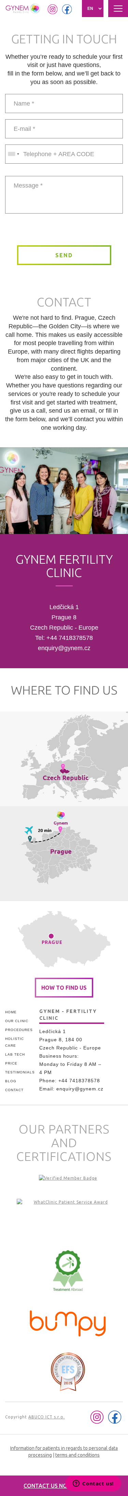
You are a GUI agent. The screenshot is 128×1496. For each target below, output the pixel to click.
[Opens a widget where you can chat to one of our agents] (93, 1484)
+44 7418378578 (69, 637)
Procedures (19, 1030)
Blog (10, 1081)
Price (11, 1063)
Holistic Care (14, 1042)
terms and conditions (77, 1455)
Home (11, 1012)
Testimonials (19, 1072)
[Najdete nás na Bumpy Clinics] (68, 1321)
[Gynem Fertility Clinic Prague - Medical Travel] (68, 1219)
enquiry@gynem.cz (64, 648)
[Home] (23, 8)
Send (64, 255)
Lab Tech (15, 1054)
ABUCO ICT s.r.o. (46, 1417)
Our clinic (16, 1021)
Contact (14, 1090)
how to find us (64, 988)
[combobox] (13, 154)
